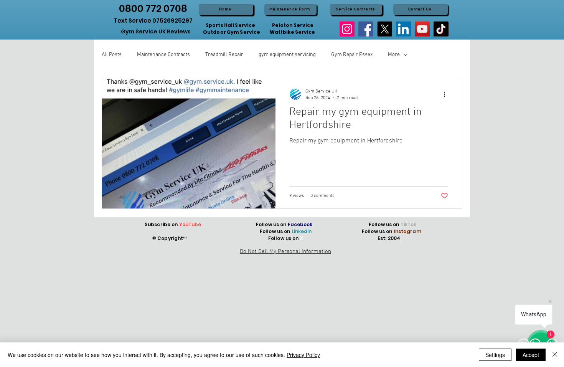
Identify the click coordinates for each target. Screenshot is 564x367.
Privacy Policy (303, 355)
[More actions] (447, 94)
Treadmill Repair (224, 54)
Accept (531, 355)
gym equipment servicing (287, 54)
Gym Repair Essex (352, 54)
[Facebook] (365, 28)
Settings (495, 355)
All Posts (112, 54)
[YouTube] (422, 28)
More (394, 54)
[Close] (554, 355)
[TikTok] (441, 28)
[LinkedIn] (403, 28)
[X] (384, 28)
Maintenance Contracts (163, 54)
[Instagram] (347, 28)
